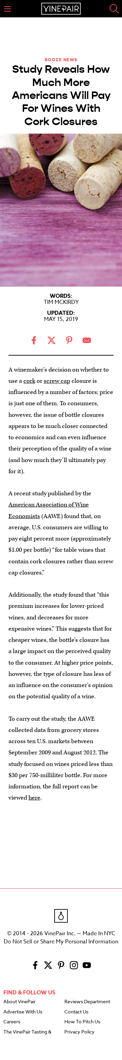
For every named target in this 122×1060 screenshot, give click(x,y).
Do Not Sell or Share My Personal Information (61, 942)
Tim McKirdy (61, 302)
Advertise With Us (22, 1012)
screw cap (57, 381)
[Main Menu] (7, 9)
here (34, 798)
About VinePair (19, 1002)
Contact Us (76, 1012)
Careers (11, 1022)
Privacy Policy (79, 1032)
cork (29, 381)
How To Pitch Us (82, 1022)
